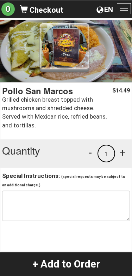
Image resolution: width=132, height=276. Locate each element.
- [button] (90, 152)
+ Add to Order (66, 264)
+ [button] (122, 152)
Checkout (45, 10)
